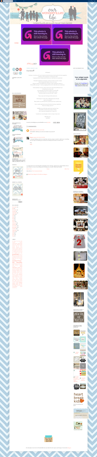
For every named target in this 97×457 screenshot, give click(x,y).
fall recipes (20, 249)
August (13, 214)
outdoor (13, 266)
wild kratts (20, 285)
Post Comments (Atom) (37, 171)
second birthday (18, 274)
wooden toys (14, 287)
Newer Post (29, 168)
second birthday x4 (15, 275)
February (14, 223)
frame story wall (19, 251)
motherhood (14, 263)
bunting (17, 248)
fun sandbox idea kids (17, 253)
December (14, 210)
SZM (31, 129)
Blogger (69, 447)
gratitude (15, 254)
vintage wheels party (17, 283)
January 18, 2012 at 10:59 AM (38, 129)
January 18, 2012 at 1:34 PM (39, 137)
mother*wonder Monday (17, 261)
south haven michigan (17, 278)
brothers (13, 248)
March (13, 221)
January (14, 224)
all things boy (15, 241)
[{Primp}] (77, 368)
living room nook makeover (17, 258)
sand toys (16, 273)
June (13, 217)
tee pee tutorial (19, 280)
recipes (18, 272)
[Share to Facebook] (58, 122)
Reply (31, 133)
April (13, 220)
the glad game (18, 281)
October (14, 211)
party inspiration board (17, 267)
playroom (14, 269)
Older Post (67, 168)
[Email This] (53, 122)
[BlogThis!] (55, 122)
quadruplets (14, 272)
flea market (14, 250)
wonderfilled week (17, 286)
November (14, 207)
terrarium (14, 281)
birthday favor (19, 247)
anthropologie (14, 243)
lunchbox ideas (17, 259)
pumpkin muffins (19, 269)
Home (48, 168)
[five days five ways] (77, 381)
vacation (17, 282)
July (13, 208)
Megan (31, 137)
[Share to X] (56, 122)
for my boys (19, 250)
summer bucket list (16, 279)
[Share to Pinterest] (59, 122)
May (13, 218)
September (14, 212)
